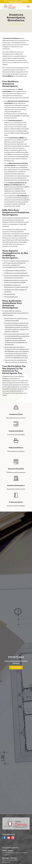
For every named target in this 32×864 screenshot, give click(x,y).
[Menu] (28, 6)
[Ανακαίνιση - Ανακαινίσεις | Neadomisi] (13, 6)
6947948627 (14, 1)
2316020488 (23, 1)
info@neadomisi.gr (17, 2)
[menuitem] (28, 6)
